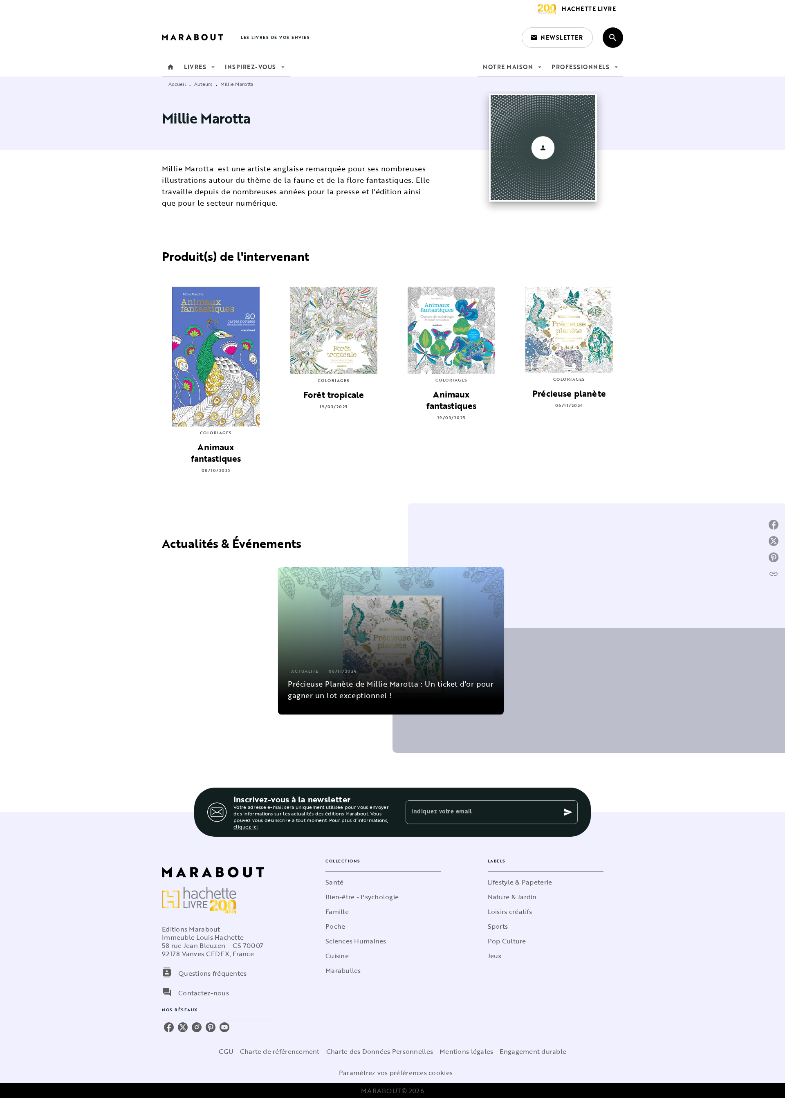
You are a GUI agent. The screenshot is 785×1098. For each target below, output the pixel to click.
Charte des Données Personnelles (379, 1051)
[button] (557, 37)
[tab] (170, 67)
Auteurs (203, 84)
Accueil (177, 84)
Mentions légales (466, 1051)
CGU (226, 1051)
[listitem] (169, 1027)
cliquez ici (245, 826)
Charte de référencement (280, 1051)
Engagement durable (533, 1051)
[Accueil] (196, 37)
